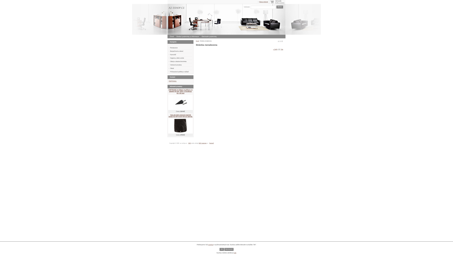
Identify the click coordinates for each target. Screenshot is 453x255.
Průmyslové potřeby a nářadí (179, 72)
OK (222, 249)
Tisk (282, 49)
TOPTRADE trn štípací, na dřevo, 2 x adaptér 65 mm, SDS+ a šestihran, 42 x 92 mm (180, 91)
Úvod (172, 36)
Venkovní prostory (176, 65)
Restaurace (174, 48)
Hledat (280, 7)
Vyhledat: (247, 7)
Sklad (172, 68)
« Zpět (275, 49)
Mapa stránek (263, 2)
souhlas (210, 245)
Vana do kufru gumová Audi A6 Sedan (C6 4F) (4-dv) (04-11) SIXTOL (181, 116)
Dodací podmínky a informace (187, 36)
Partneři (211, 143)
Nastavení (229, 249)
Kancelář (173, 54)
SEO (189, 143)
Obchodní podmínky (209, 36)
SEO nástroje (202, 143)
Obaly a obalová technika (178, 61)
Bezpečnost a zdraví (176, 51)
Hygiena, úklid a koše (177, 58)
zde (235, 253)
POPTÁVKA (173, 81)
